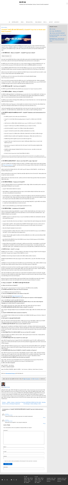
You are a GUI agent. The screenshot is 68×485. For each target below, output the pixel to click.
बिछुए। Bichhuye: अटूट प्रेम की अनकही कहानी (57, 33)
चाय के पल (22, 2)
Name (4, 446)
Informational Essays (10, 373)
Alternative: (5, 467)
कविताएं (22, 22)
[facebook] (2, 480)
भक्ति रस (44, 22)
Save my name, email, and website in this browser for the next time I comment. (21, 461)
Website (5, 456)
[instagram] (7, 480)
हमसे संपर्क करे (56, 22)
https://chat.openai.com (8, 165)
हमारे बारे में (51, 22)
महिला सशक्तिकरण (38, 22)
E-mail (4, 451)
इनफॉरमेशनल (5, 27)
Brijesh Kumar (7, 387)
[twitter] (5, 480)
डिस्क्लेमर (27, 482)
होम (9, 22)
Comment (5, 430)
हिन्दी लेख (2, 27)
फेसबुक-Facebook (26, 378)
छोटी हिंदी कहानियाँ (15, 22)
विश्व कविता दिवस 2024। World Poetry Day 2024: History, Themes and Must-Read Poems (57, 40)
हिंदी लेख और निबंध (29, 22)
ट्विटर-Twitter (35, 378)
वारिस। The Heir (52, 29)
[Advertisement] (34, 14)
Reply (45, 417)
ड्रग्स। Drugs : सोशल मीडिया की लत (55, 31)
